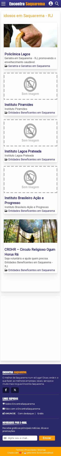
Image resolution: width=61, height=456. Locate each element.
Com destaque (26, 413)
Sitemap (42, 450)
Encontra (27, 3)
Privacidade (30, 450)
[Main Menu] (3, 3)
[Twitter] (15, 390)
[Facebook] (6, 390)
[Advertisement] (30, 327)
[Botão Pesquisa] (57, 3)
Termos (19, 450)
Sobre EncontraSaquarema (20, 404)
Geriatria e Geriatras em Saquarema (29, 66)
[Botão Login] (51, 4)
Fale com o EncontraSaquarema (22, 408)
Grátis (40, 413)
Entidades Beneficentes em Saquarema (31, 112)
